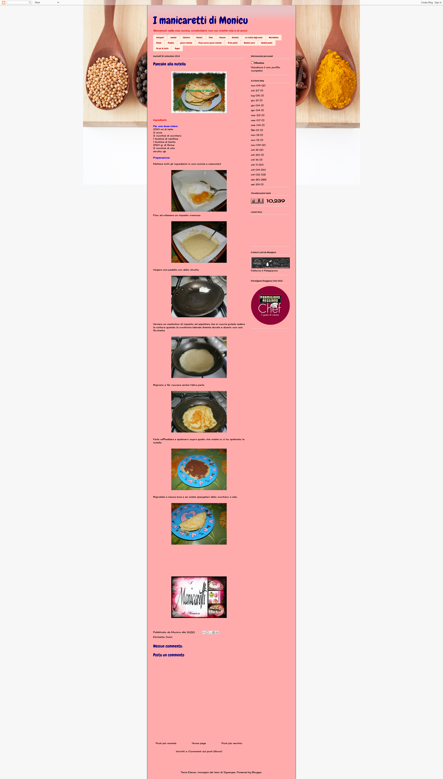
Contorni (186, 37)
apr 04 (255, 110)
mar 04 (256, 125)
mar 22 (256, 115)
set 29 (255, 184)
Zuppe (177, 48)
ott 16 (255, 159)
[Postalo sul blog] (207, 632)
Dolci (211, 37)
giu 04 (255, 105)
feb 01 (255, 130)
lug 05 (255, 95)
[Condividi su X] (210, 632)
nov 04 (256, 85)
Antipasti (160, 37)
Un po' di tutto (162, 48)
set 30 (255, 179)
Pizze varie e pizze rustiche (210, 43)
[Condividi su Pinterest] (217, 632)
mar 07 (256, 120)
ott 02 (255, 174)
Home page (199, 743)
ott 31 (255, 149)
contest (173, 37)
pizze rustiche (186, 43)
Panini (158, 43)
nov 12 (255, 140)
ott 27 (255, 90)
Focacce (222, 37)
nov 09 (256, 145)
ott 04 (255, 169)
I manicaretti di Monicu (200, 20)
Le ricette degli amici (254, 37)
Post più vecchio (232, 743)
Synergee (229, 772)
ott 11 (254, 164)
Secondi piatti (266, 43)
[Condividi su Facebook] (213, 632)
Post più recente (166, 743)
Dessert (199, 37)
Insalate (235, 37)
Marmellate (273, 37)
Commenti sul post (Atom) (205, 751)
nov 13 (255, 135)
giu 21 (255, 100)
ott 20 (255, 154)
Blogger (257, 772)
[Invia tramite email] (204, 632)
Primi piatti (233, 43)
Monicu (259, 62)
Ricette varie (249, 43)
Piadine (171, 43)
